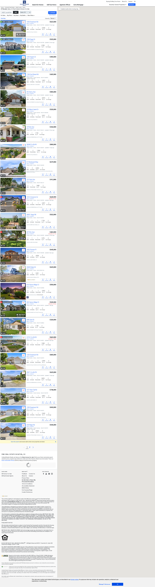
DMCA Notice (25, 488)
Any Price (9, 15)
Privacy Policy (25, 478)
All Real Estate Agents (7, 476)
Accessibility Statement (28, 486)
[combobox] (3, 15)
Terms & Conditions (27, 484)
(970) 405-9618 (40, 294)
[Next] (24, 28)
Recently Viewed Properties (117, 4)
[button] (131, 4)
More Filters (31, 15)
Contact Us (32, 474)
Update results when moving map (69, 9)
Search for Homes (38, 5)
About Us (124, 1)
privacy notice (75, 579)
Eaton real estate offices (8, 460)
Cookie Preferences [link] (27, 492)
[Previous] (1, 28)
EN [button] (134, 1)
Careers (130, 1)
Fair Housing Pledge (27, 490)
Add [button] (16, 12)
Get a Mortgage (78, 5)
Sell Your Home (51, 5)
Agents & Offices (65, 5)
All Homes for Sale (7, 474)
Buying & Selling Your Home (113, 1)
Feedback (24, 473)
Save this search (15, 441)
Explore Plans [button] (34, 567)
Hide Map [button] (3, 18)
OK (117, 584)
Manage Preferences (104, 584)
